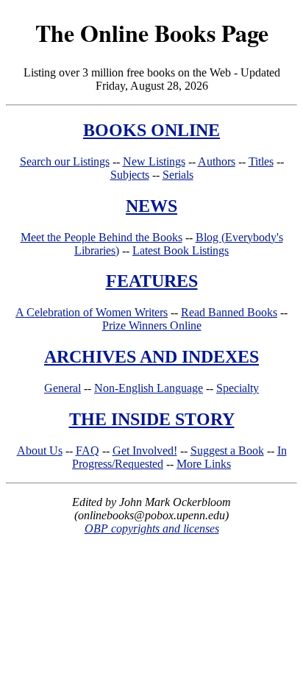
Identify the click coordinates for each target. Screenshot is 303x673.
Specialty (237, 388)
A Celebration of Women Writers (91, 312)
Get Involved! (145, 450)
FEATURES (152, 281)
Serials (178, 174)
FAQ (87, 450)
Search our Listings (65, 161)
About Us (40, 450)
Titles (261, 161)
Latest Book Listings (180, 250)
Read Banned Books (229, 312)
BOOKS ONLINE (151, 130)
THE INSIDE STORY (152, 419)
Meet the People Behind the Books (101, 237)
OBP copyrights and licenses (152, 528)
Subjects (129, 174)
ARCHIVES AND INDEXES (151, 356)
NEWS (151, 206)
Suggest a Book (227, 450)
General (62, 388)
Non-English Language (148, 388)
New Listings (154, 161)
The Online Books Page (151, 32)
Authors (216, 161)
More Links (204, 463)
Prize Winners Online (152, 325)
